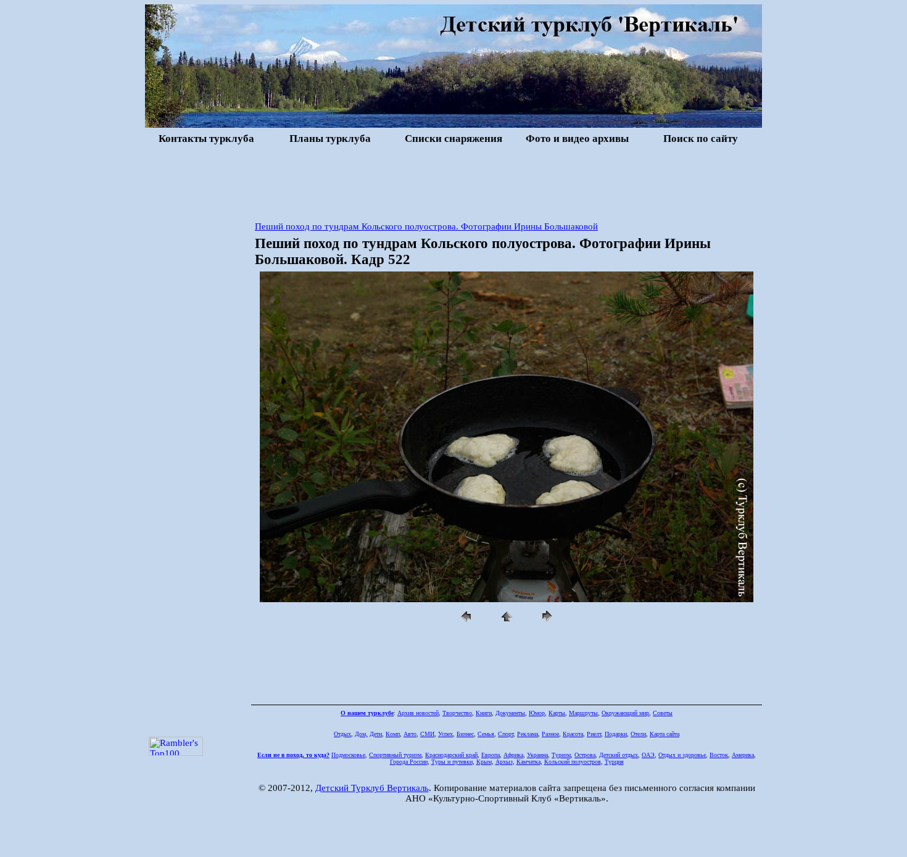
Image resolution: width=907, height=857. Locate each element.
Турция (614, 761)
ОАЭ (648, 754)
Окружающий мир (625, 713)
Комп (393, 734)
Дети (376, 734)
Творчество (457, 713)
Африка (513, 754)
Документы (510, 713)
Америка (743, 754)
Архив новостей (418, 713)
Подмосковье (348, 754)
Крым (484, 761)
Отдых (342, 734)
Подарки (616, 734)
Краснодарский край (451, 754)
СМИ (427, 734)
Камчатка (528, 761)
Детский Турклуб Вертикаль (372, 788)
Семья (486, 734)
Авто (410, 734)
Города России (409, 761)
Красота (573, 734)
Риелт (594, 734)
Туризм (561, 754)
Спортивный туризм (395, 754)
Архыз (504, 761)
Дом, (361, 734)
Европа (490, 754)
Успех (445, 734)
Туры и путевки (452, 761)
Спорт (505, 734)
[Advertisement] (453, 181)
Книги (484, 713)
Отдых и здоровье (682, 754)
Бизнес (465, 734)
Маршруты (583, 713)
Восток (719, 754)
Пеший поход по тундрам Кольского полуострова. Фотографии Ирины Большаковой (426, 226)
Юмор (537, 713)
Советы (663, 713)
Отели (638, 734)
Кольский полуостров (572, 761)
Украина (537, 754)
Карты (557, 713)
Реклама (527, 734)
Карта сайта (664, 734)
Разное (550, 734)
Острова (584, 754)
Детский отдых (618, 754)
